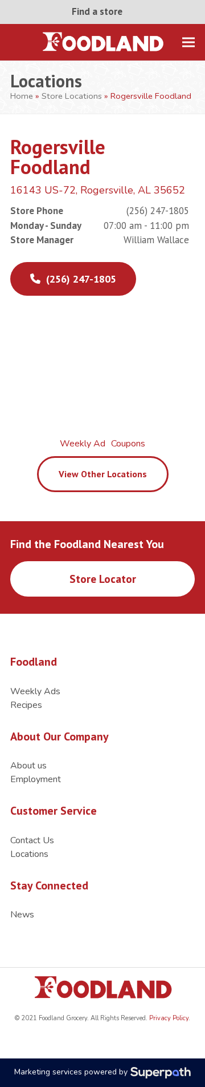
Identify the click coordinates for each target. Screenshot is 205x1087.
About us (28, 765)
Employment (35, 779)
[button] (188, 42)
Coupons (128, 443)
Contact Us (32, 840)
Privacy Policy (167, 1018)
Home (21, 96)
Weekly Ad (82, 443)
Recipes (26, 705)
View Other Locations (103, 474)
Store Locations (72, 96)
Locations (29, 854)
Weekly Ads (35, 691)
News (22, 914)
